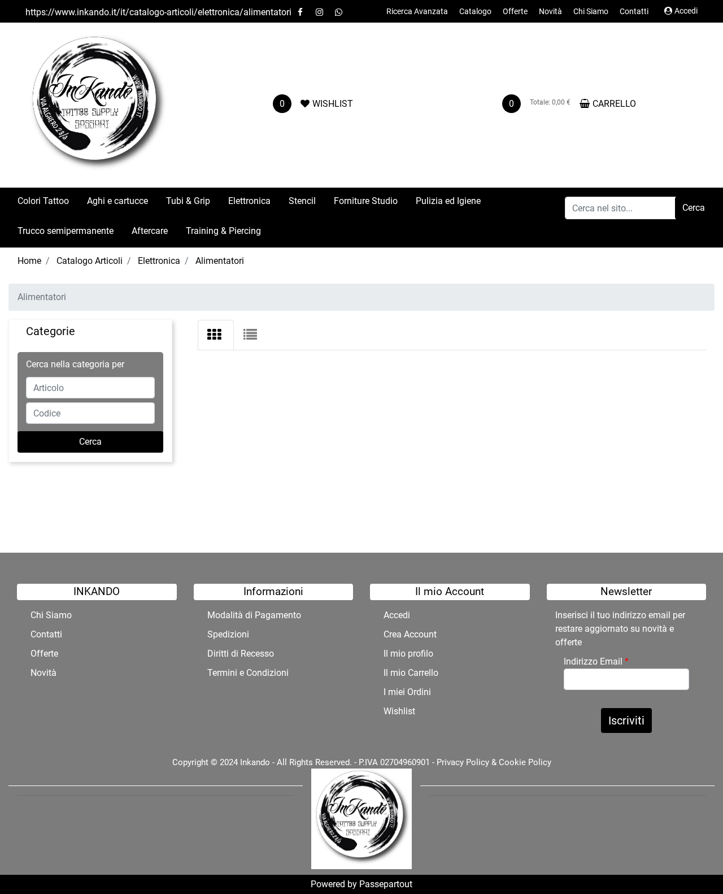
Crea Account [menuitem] (410, 634)
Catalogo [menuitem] (475, 11)
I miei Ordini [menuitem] (407, 692)
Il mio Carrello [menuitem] (411, 672)
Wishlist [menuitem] (399, 711)
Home (29, 260)
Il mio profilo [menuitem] (408, 653)
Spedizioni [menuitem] (228, 634)
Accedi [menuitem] (397, 615)
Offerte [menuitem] (515, 11)
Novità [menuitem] (550, 11)
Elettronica (159, 260)
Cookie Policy (525, 762)
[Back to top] (691, 862)
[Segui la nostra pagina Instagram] (320, 12)
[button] (693, 208)
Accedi (686, 10)
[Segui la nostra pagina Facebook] (301, 12)
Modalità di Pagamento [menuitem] (254, 615)
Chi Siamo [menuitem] (590, 11)
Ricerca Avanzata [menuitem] (417, 11)
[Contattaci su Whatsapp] (338, 12)
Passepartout (385, 884)
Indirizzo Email (596, 661)
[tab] (216, 335)
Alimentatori (219, 260)
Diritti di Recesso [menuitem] (240, 653)
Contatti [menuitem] (634, 11)
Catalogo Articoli (89, 260)
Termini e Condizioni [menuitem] (248, 672)
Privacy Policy (463, 762)
